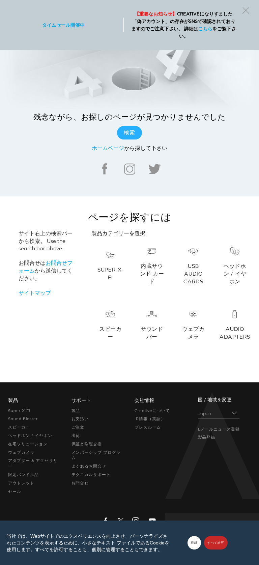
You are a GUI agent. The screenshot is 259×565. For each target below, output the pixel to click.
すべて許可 (215, 542)
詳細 (194, 542)
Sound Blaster (22, 418)
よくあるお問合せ (89, 466)
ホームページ (108, 148)
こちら (205, 28)
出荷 (75, 435)
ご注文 (78, 427)
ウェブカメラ (21, 452)
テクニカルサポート (91, 474)
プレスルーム (148, 427)
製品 (75, 410)
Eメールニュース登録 (219, 429)
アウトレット (21, 483)
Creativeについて (152, 410)
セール (14, 491)
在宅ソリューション (28, 444)
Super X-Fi (19, 410)
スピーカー (19, 427)
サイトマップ (35, 293)
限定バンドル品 (23, 474)
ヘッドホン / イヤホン (30, 435)
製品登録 (206, 437)
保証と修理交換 (86, 444)
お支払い (80, 418)
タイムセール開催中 (63, 25)
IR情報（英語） (150, 418)
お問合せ (80, 483)
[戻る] (245, 10)
